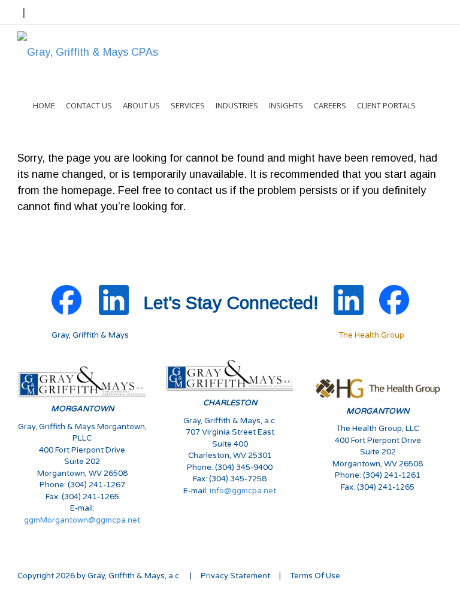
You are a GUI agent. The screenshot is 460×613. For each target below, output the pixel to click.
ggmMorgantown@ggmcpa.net (82, 520)
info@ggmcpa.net (243, 491)
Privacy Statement (235, 576)
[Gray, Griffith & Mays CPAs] (87, 51)
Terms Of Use (315, 576)
